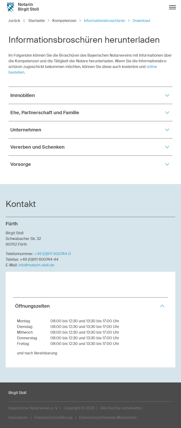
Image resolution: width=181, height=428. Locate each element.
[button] (90, 95)
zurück (16, 20)
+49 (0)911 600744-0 (52, 253)
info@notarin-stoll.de (36, 265)
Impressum (18, 417)
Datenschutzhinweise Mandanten (107, 417)
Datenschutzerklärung (53, 417)
